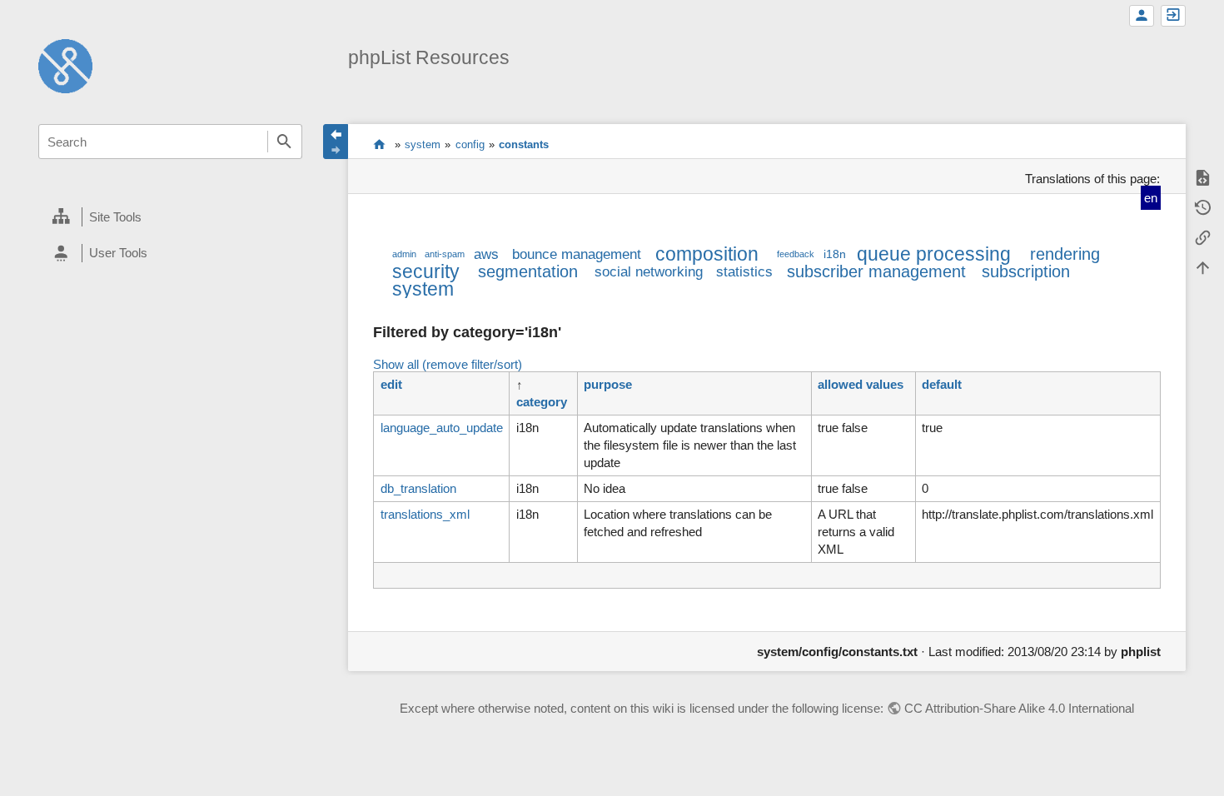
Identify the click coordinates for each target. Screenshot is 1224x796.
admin (404, 254)
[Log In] (1173, 16)
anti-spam (445, 254)
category (541, 402)
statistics (744, 271)
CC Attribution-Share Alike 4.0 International (1019, 708)
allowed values (860, 384)
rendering (1065, 254)
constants (524, 144)
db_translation (418, 488)
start (379, 144)
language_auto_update (442, 427)
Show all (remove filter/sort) (447, 364)
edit (391, 384)
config (470, 144)
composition (707, 254)
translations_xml (425, 514)
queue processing (934, 254)
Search (284, 141)
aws (486, 253)
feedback (795, 254)
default (942, 384)
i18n (834, 254)
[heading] (170, 217)
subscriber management (876, 271)
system (422, 144)
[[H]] (65, 64)
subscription (1026, 271)
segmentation (528, 271)
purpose (608, 384)
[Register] (1141, 16)
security (426, 271)
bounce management (576, 253)
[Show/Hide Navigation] (335, 141)
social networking (649, 271)
